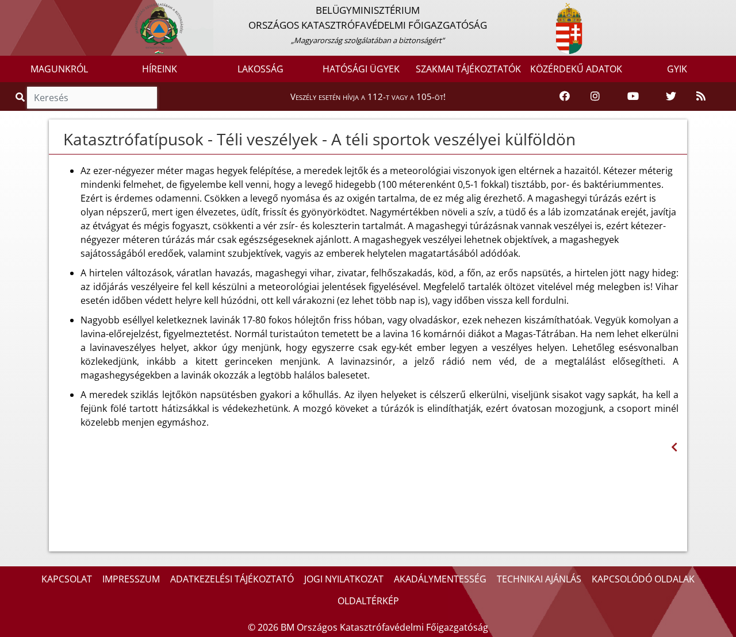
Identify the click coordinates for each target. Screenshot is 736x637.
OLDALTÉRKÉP (368, 600)
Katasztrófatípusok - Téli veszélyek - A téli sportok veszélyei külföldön (319, 139)
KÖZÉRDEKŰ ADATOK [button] (576, 69)
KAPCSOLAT (66, 579)
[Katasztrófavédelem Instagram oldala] (595, 96)
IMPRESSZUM (131, 579)
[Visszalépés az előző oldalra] (674, 447)
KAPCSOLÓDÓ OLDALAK (643, 579)
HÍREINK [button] (159, 69)
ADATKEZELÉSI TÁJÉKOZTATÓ (232, 579)
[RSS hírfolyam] (701, 96)
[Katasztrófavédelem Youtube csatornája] (633, 96)
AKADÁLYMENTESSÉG (440, 579)
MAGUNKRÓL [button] (59, 69)
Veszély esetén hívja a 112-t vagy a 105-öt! (368, 96)
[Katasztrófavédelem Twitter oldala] (671, 96)
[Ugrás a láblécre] (34, 9)
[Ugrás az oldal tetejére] (57, 140)
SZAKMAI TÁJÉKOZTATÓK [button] (468, 69)
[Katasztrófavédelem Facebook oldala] (564, 96)
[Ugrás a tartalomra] (21, 9)
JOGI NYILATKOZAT (344, 579)
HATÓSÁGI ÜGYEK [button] (361, 69)
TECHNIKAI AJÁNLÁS (539, 579)
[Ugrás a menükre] (8, 9)
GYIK (677, 69)
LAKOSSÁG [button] (260, 69)
